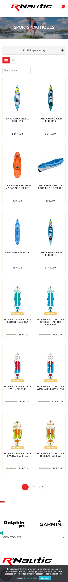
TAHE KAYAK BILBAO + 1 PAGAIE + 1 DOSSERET (50, 186)
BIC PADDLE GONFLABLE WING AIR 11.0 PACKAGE (50, 387)
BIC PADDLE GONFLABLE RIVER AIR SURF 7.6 (17, 454)
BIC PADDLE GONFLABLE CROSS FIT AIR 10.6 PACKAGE (50, 322)
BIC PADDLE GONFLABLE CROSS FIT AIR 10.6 (17, 320)
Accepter (45, 578)
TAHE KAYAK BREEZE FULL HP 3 (50, 253)
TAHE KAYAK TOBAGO (17, 252)
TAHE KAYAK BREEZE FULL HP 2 (50, 119)
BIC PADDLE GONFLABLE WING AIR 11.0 (17, 387)
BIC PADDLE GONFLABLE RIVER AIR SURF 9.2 (50, 454)
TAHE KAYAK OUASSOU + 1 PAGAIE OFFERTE (17, 186)
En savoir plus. (30, 578)
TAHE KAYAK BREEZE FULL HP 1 (17, 119)
